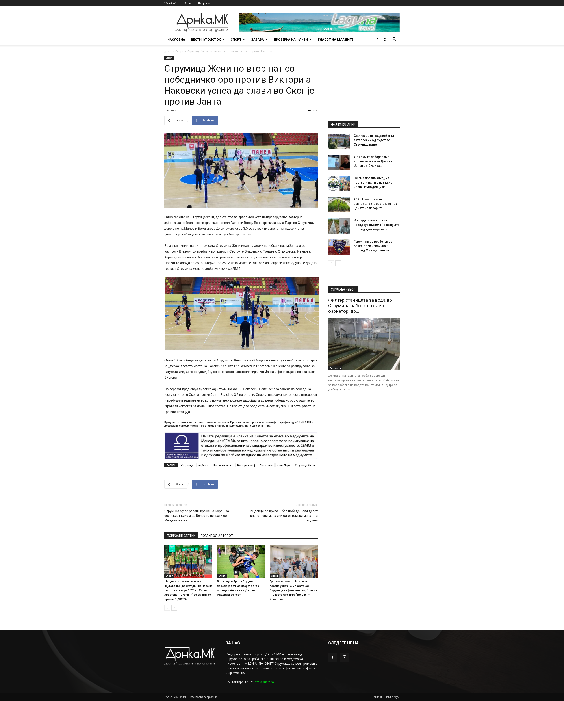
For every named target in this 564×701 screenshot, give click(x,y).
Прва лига (266, 465)
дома (167, 51)
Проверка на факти (291, 39)
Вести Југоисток (206, 39)
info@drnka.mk (264, 682)
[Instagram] (384, 39)
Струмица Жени (305, 465)
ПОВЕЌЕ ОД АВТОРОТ (217, 535)
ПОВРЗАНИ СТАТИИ (181, 535)
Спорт (236, 39)
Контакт (189, 3)
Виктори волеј (246, 465)
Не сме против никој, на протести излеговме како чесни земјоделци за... (373, 182)
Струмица (187, 465)
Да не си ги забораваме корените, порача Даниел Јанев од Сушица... (373, 161)
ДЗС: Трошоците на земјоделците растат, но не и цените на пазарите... (376, 203)
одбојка (203, 465)
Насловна (176, 39)
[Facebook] (377, 39)
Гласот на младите (336, 39)
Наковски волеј (222, 465)
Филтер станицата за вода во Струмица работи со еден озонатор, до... (360, 306)
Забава (257, 39)
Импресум (204, 3)
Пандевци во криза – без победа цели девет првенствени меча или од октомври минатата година (283, 515)
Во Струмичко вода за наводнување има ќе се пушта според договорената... (376, 225)
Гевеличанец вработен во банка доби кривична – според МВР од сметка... (373, 246)
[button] (394, 40)
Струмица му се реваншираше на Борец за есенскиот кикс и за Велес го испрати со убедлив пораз (196, 515)
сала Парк (283, 465)
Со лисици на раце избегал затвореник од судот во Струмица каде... (374, 140)
